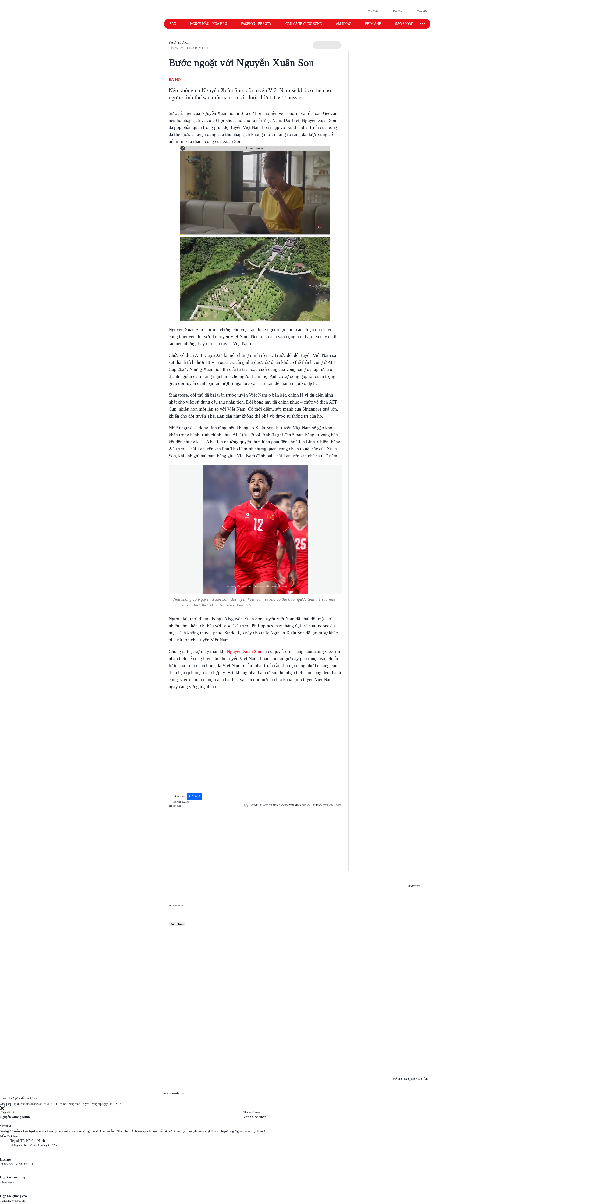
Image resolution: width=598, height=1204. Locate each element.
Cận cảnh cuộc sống (303, 23)
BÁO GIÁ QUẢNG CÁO (410, 1079)
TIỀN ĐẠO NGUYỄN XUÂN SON (289, 805)
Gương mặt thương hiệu (211, 1131)
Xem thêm (177, 924)
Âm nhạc (343, 23)
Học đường (187, 1131)
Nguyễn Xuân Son (244, 651)
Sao (173, 23)
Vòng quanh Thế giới (96, 1131)
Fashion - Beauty (256, 23)
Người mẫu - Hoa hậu (208, 23)
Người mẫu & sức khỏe (164, 1131)
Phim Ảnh (130, 1131)
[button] (327, 45)
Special (246, 1131)
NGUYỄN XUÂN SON (261, 805)
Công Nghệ (234, 1131)
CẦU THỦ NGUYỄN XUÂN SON (324, 805)
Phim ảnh (373, 23)
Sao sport (404, 23)
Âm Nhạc (117, 1131)
